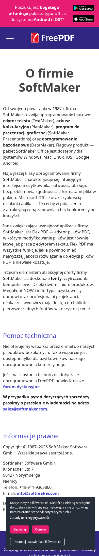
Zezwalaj (19, 529)
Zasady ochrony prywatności (30, 518)
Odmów (40, 529)
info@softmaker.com (38, 493)
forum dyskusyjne (21, 387)
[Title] (10, 37)
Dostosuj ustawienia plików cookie (37, 542)
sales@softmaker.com (25, 409)
